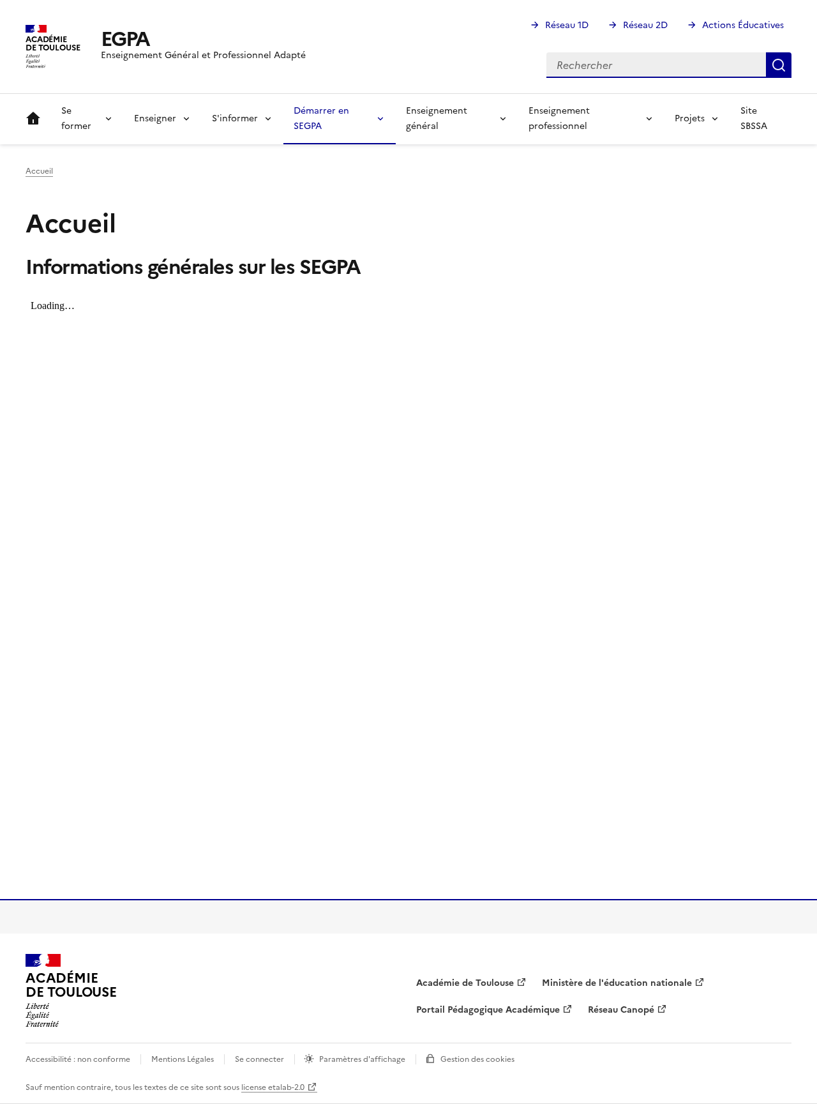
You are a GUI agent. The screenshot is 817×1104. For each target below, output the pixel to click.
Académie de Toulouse (465, 983)
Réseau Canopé (621, 1010)
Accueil (33, 118)
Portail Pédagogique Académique (488, 1010)
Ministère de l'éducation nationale (617, 983)
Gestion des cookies (477, 1059)
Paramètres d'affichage (362, 1059)
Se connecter (259, 1059)
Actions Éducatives (743, 25)
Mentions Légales (182, 1059)
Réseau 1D (566, 25)
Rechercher (778, 65)
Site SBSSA (753, 118)
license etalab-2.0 (272, 1087)
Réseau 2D (645, 25)
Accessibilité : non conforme (78, 1059)
